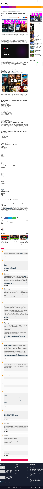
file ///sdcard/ (11, 282)
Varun (6, 227)
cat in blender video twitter (21, 443)
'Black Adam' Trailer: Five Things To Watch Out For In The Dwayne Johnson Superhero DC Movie (38, 40)
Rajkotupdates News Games (7, 345)
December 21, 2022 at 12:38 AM (7, 289)
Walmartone (24, 276)
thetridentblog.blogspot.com (8, 208)
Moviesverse (5, 417)
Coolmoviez (22, 316)
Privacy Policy (37, 487)
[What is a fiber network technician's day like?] (32, 47)
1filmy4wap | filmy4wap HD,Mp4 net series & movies (11, 71)
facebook (33, 62)
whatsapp (40, 62)
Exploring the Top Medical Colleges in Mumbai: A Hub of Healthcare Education (9, 478)
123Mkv (5, 305)
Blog (21, 467)
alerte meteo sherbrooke (25, 267)
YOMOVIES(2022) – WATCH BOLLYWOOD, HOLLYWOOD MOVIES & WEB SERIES (4, 242)
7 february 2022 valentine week (23, 368)
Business (2, 7)
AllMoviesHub (25, 282)
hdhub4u (16, 296)
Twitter (10, 217)
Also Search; (5, 265)
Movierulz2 (2, 168)
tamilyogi (25, 296)
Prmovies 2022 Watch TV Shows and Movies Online (14, 241)
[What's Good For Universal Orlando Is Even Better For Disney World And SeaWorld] (32, 43)
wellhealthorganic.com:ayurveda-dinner (9, 414)
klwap (17, 296)
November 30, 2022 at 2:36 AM (7, 274)
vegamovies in (8, 283)
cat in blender (5, 443)
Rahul (4, 288)
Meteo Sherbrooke (19, 267)
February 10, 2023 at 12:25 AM (7, 383)
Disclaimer (40, 487)
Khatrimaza (7, 317)
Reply (5, 256)
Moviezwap (5, 283)
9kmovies (2, 184)
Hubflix (5, 317)
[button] (42, 7)
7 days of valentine (17, 368)
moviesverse (9, 296)
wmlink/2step (5, 282)
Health (11, 7)
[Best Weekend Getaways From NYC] (32, 51)
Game (21, 473)
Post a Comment (14, 459)
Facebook (6, 217)
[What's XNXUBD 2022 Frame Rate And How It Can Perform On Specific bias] (32, 36)
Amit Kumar (5, 374)
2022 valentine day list (6, 368)
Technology (14, 7)
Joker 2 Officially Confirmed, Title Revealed (38, 27)
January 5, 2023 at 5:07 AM (6, 323)
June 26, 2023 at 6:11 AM (6, 423)
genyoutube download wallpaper (17, 282)
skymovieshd (12, 296)
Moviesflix (2, 189)
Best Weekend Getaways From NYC (37, 51)
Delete (7, 256)
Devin (4, 259)
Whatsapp (14, 217)
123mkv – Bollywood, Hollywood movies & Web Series (36, 466)
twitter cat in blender (15, 443)
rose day (5, 369)
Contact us (31, 487)
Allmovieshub (11, 316)
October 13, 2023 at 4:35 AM (6, 435)
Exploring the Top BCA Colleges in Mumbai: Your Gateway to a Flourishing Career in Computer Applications (8, 472)
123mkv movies (12, 283)
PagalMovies (12, 355)
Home (1, 11)
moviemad (14, 316)
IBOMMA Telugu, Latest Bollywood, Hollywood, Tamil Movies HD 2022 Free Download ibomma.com (24, 242)
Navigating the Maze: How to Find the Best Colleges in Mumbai (9, 467)
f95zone (8, 282)
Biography (21, 466)
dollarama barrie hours (14, 267)
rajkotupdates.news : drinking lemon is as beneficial (13, 336)
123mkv (23, 296)
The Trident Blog (15, 487)
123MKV (2, 190)
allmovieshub (20, 296)
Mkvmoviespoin (8, 316)
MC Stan (24, 336)
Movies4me (24, 316)
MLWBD (19, 316)
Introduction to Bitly (8, 481)
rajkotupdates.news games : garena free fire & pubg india (11, 337)
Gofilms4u (21, 253)
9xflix (4, 291)
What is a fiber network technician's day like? (37, 47)
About (33, 487)
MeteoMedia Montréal (6, 268)
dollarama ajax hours (8, 267)
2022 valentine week (12, 368)
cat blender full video (10, 443)
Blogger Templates (6, 487)
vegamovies (6, 296)
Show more (27, 233)
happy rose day (8, 369)
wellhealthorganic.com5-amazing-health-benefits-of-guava (11, 415)
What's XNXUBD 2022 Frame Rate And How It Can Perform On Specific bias (38, 36)
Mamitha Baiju (21, 336)
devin (4, 250)
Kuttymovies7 (15, 355)
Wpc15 (22, 282)
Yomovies (2, 175)
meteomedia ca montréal (13, 268)
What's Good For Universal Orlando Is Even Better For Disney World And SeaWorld (38, 43)
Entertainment (6, 7)
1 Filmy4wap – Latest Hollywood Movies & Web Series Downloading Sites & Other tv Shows (38, 24)
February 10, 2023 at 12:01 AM (7, 375)
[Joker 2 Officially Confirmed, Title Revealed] (32, 28)
